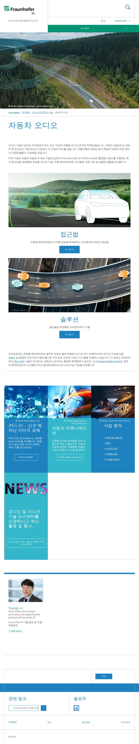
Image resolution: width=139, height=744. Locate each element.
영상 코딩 (19, 361)
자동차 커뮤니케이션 (68, 457)
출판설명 (86, 722)
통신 (109, 443)
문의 (103, 21)
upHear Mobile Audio (109, 361)
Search (127, 7)
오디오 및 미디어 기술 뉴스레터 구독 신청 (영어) (26, 543)
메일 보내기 (16, 631)
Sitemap (13, 722)
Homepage (14, 112)
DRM (21, 357)
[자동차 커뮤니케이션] (69, 403)
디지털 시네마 (113, 459)
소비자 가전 (112, 448)
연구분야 (85, 28)
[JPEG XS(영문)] (26, 403)
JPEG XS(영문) (26, 457)
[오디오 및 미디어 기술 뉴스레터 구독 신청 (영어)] (26, 490)
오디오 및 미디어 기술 (42, 112)
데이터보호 (125, 722)
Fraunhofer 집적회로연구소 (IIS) (23, 21)
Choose (43, 708)
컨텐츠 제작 (112, 454)
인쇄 (104, 676)
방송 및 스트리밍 (114, 437)
